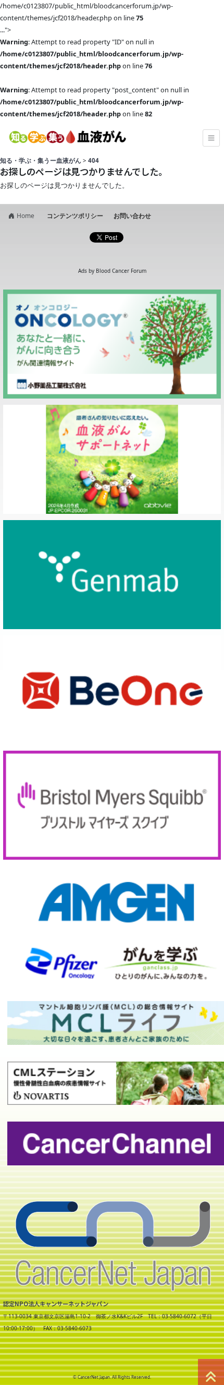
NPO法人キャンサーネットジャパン (91, 1358)
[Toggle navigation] (211, 138)
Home (25, 215)
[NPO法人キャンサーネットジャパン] (112, 1238)
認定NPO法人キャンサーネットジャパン (55, 1303)
